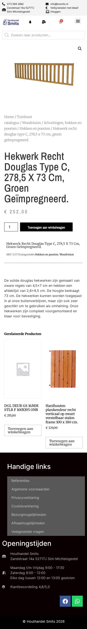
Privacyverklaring (25, 497)
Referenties (20, 480)
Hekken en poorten (35, 128)
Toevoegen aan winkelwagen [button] (20, 430)
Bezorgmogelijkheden (28, 514)
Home (9, 117)
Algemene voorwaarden (30, 489)
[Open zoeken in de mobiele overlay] (43, 35)
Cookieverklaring (25, 506)
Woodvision (31, 123)
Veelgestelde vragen (27, 531)
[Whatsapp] (77, 601)
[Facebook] (65, 601)
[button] (78, 21)
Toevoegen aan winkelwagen (46, 227)
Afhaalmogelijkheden (28, 523)
